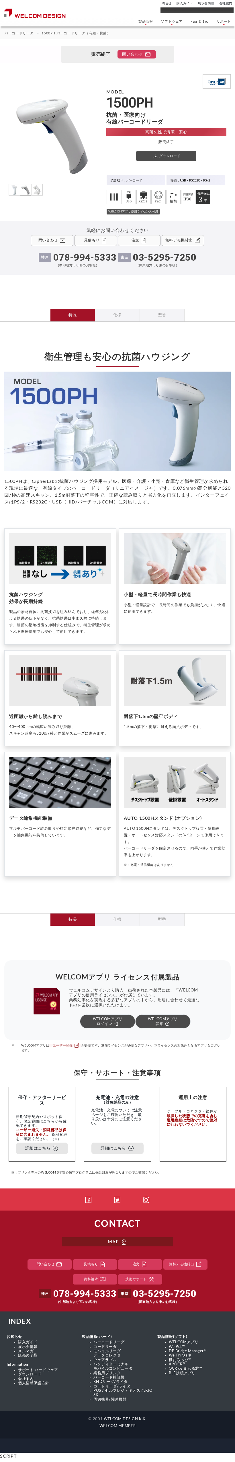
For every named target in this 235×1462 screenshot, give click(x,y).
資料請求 (95, 1279)
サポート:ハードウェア (38, 1370)
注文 (140, 1264)
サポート (224, 21)
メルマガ (26, 1351)
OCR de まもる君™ (185, 1368)
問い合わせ (136, 54)
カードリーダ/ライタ (111, 1386)
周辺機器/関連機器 (110, 1399)
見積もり (95, 1264)
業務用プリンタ (107, 1373)
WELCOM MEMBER (117, 1426)
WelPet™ (177, 1346)
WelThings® (180, 1355)
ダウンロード (30, 1374)
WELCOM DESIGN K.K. (125, 1419)
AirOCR (177, 1364)
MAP (117, 1242)
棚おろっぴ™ (180, 1360)
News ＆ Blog (200, 21)
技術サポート (140, 1279)
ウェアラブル (105, 1360)
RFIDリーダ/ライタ (110, 1381)
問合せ (167, 3)
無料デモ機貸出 (185, 1264)
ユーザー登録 (65, 1045)
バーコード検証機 (109, 1377)
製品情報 (145, 21)
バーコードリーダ (19, 33)
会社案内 (225, 3)
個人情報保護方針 (33, 1383)
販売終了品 (28, 1355)
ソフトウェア (172, 21)
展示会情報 (206, 3)
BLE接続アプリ (182, 1373)
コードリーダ (105, 1346)
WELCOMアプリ (184, 1342)
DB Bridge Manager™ (188, 1351)
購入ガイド (185, 3)
